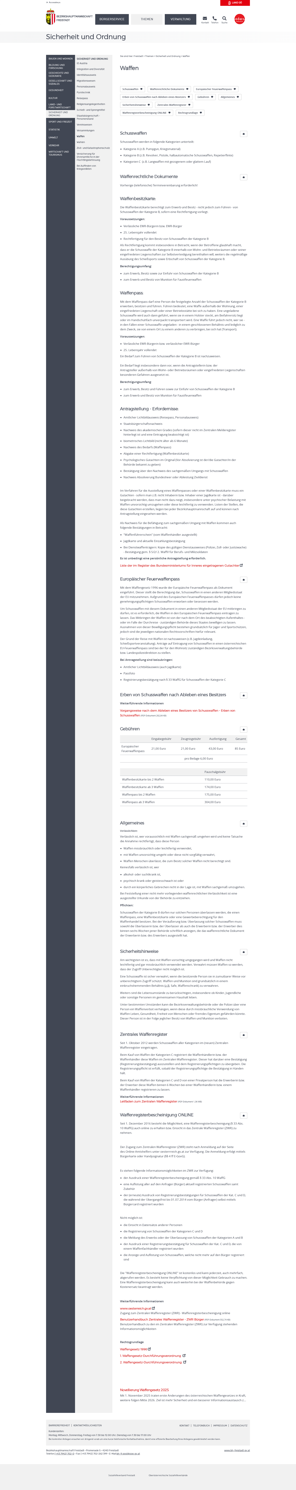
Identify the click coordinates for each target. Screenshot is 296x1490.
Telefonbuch (201, 1426)
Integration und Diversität (90, 69)
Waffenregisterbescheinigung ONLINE (144, 112)
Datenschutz (239, 1426)
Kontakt (184, 1426)
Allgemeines (228, 97)
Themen (147, 19)
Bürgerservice (112, 19)
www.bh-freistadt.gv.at (237, 1450)
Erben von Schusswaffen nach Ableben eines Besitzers (154, 97)
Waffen (80, 136)
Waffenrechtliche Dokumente (167, 89)
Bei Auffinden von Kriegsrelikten (86, 167)
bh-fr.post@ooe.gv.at (128, 1454)
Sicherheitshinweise (134, 104)
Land (237, 3)
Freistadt (138, 56)
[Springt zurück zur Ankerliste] (243, 134)
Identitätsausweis (86, 75)
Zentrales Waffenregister (171, 104)
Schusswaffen (130, 89)
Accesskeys (54, 2)
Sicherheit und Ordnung (92, 59)
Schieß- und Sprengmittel (91, 110)
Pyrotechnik (83, 92)
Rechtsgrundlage (188, 112)
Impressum (220, 1426)
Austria (82, 63)
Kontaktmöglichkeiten (87, 1425)
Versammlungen (85, 130)
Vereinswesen (84, 125)
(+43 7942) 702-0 (64, 1454)
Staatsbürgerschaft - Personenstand (88, 117)
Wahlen (81, 142)
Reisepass (82, 98)
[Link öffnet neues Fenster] (239, 16)
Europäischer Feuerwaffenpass (214, 89)
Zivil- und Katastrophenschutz (93, 148)
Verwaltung (180, 19)
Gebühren (203, 97)
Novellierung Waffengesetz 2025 (144, 1390)
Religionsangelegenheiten (91, 104)
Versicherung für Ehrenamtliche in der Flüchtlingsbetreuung (88, 157)
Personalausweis (86, 87)
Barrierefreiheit (59, 1425)
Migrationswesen (86, 81)
